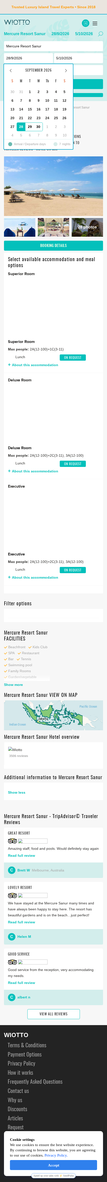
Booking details (53, 246)
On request (72, 358)
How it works (20, 1073)
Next (95, 306)
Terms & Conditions (27, 1045)
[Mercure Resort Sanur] (53, 186)
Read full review (21, 856)
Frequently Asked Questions (35, 1082)
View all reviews (54, 1014)
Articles (15, 1118)
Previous (11, 306)
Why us (15, 1100)
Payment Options (25, 1055)
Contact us (18, 1091)
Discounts (17, 1109)
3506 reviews (18, 756)
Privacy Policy (21, 1064)
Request (16, 1127)
